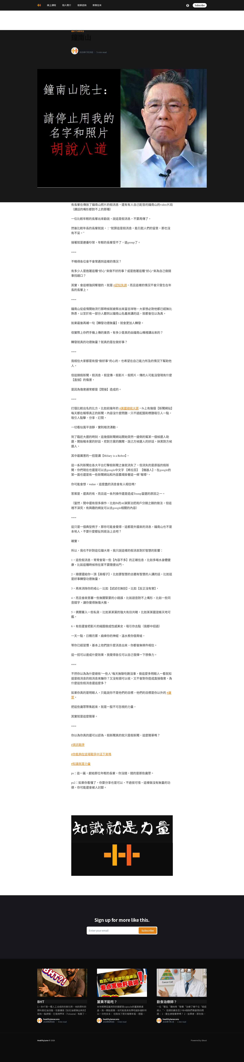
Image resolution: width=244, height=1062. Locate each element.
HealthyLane (42, 1040)
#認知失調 (120, 285)
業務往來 (97, 5)
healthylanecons (88, 49)
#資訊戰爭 (78, 745)
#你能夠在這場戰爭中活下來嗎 (91, 754)
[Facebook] (187, 5)
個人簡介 (66, 5)
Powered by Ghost (199, 1040)
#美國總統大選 (129, 408)
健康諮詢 (81, 5)
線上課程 (51, 5)
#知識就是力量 (81, 764)
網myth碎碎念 (77, 31)
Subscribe (200, 5)
